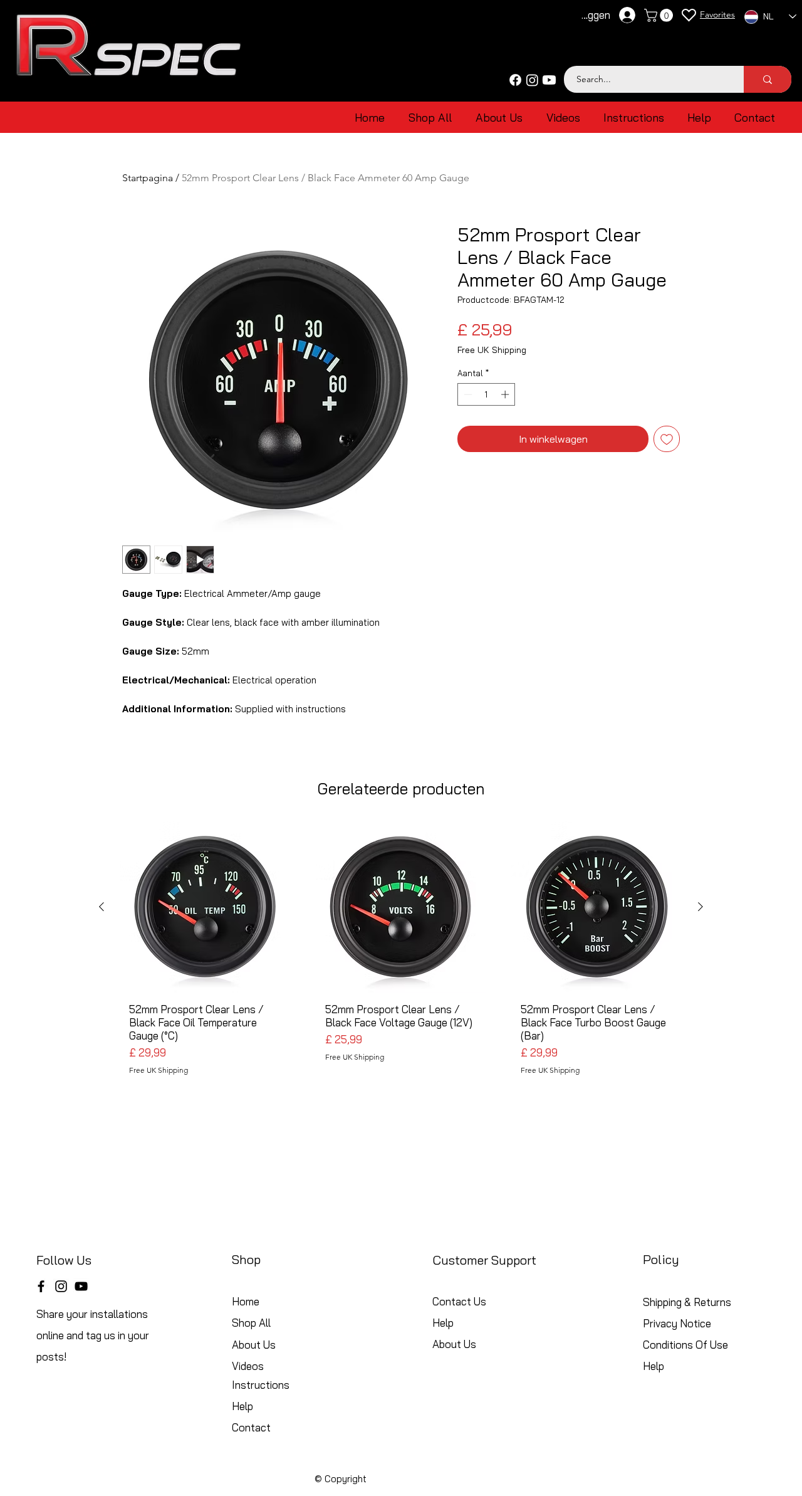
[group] (401, 960)
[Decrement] (466, 394)
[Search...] (767, 79)
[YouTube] (81, 1286)
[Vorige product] (101, 906)
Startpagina (147, 178)
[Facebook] (515, 80)
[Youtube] (549, 80)
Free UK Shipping (491, 350)
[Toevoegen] (667, 439)
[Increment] (506, 394)
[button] (660, 15)
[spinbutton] (486, 394)
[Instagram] (532, 80)
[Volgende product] (700, 906)
